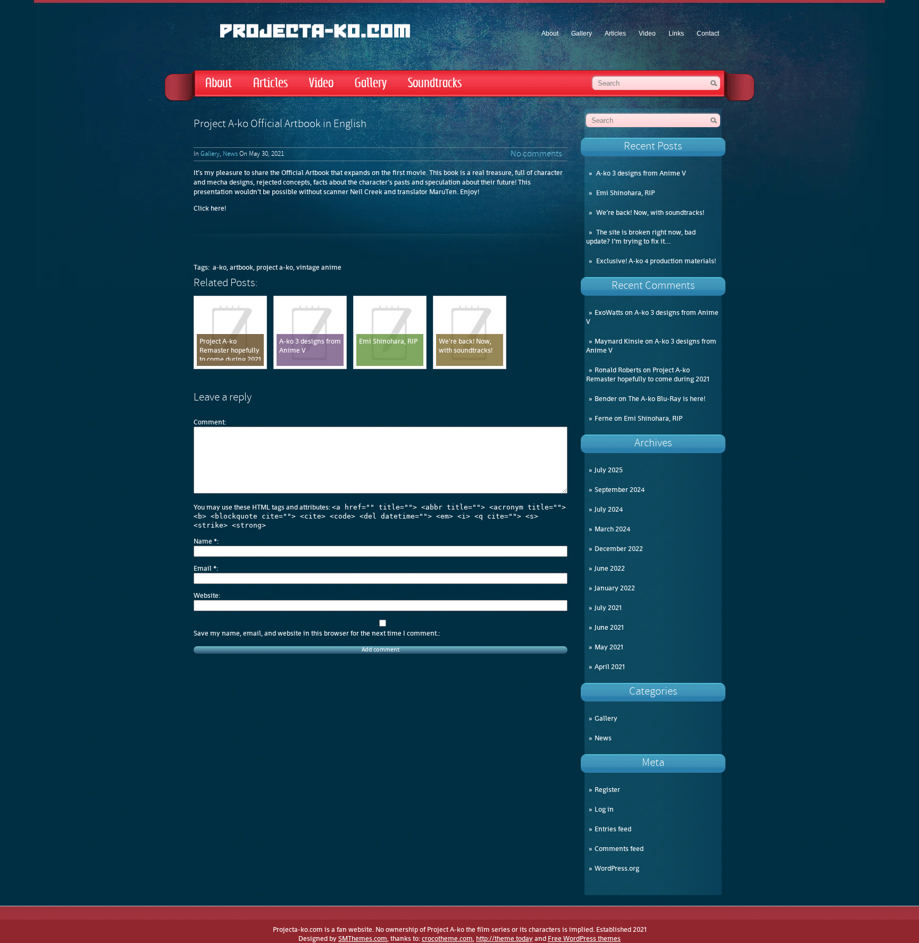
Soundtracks (435, 83)
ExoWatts (609, 312)
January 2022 (615, 587)
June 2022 (610, 568)
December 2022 (619, 548)
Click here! (210, 208)
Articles (615, 33)
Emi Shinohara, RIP (625, 192)
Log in (604, 809)
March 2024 (612, 528)
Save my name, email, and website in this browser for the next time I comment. (316, 633)
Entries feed (613, 828)
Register (607, 789)
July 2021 (608, 607)
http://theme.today (504, 938)
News (603, 737)
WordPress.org (617, 868)
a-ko (220, 267)
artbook (241, 267)
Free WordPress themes (584, 938)
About (549, 33)
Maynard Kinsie (619, 341)
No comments (536, 154)
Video (647, 33)
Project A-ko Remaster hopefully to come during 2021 (647, 374)
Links (676, 33)
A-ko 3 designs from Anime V (641, 173)
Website (206, 595)
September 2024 (620, 489)
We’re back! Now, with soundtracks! (650, 212)
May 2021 (609, 647)
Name (205, 541)
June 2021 (609, 627)
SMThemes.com (362, 938)
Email (205, 568)
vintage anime (318, 267)
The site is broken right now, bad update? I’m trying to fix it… (641, 237)
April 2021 (610, 666)
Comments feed (619, 848)
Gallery (581, 33)
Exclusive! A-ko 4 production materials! (656, 260)
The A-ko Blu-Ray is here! (666, 398)
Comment (209, 422)
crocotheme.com (447, 938)
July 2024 (609, 509)
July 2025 (609, 469)
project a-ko (274, 267)
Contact (708, 33)
